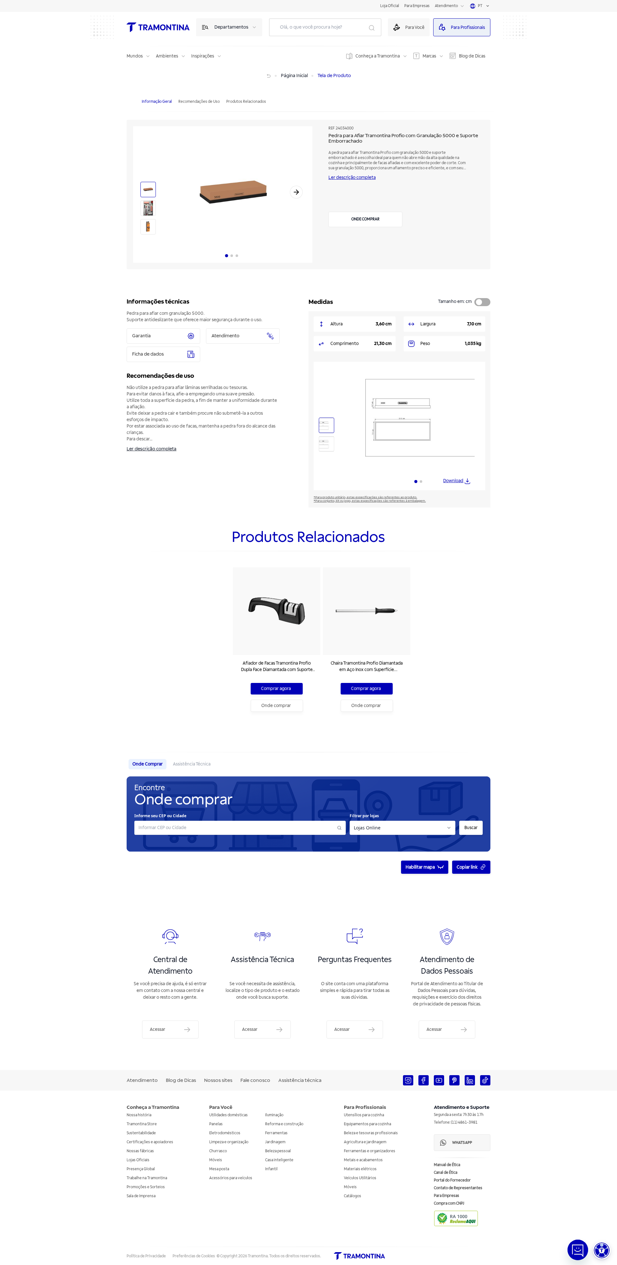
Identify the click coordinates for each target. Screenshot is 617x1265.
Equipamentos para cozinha (367, 1124)
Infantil (271, 1169)
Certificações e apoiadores (150, 1142)
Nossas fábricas (140, 1151)
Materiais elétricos (360, 1169)
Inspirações (202, 56)
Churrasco (218, 1151)
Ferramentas (276, 1133)
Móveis (215, 1160)
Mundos (135, 56)
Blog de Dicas (472, 56)
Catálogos (352, 1196)
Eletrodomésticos (224, 1133)
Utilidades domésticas (228, 1115)
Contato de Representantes (458, 1188)
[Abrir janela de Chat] (578, 1250)
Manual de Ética (447, 1165)
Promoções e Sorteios (146, 1187)
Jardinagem (275, 1142)
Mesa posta (219, 1169)
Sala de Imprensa (141, 1196)
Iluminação (274, 1115)
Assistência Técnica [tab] (191, 764)
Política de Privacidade (146, 1256)
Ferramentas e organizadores (369, 1151)
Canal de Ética (445, 1173)
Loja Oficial (389, 6)
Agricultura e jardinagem (365, 1142)
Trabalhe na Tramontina (147, 1178)
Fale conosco (255, 1080)
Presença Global (141, 1169)
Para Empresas (417, 6)
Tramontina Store (142, 1124)
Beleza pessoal (278, 1151)
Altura (336, 324)
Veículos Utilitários (360, 1178)
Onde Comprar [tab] (147, 764)
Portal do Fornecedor (452, 1180)
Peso (425, 343)
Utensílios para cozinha (364, 1115)
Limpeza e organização (228, 1142)
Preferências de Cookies (194, 1256)
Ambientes (167, 56)
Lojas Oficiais (138, 1160)
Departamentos (231, 27)
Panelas (216, 1124)
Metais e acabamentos (363, 1160)
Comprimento (344, 343)
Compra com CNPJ (449, 1203)
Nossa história (139, 1115)
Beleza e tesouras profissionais (371, 1133)
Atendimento (446, 6)
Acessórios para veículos (230, 1178)
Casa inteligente (279, 1160)
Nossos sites (218, 1080)
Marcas (429, 56)
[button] (602, 1250)
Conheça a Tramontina (377, 56)
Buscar (471, 827)
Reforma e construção (284, 1124)
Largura (427, 324)
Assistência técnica (299, 1080)
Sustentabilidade (141, 1133)
